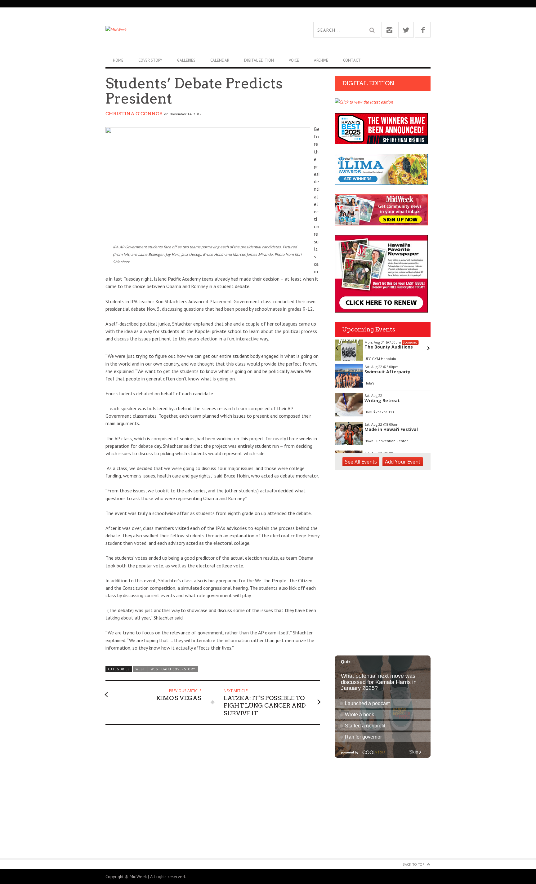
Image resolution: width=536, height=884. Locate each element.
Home (118, 60)
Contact (352, 60)
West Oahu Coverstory (173, 669)
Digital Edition (259, 60)
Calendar (219, 60)
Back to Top (414, 864)
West (140, 669)
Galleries (186, 60)
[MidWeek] (186, 29)
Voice (294, 60)
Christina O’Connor (134, 114)
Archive (321, 60)
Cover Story (150, 60)
